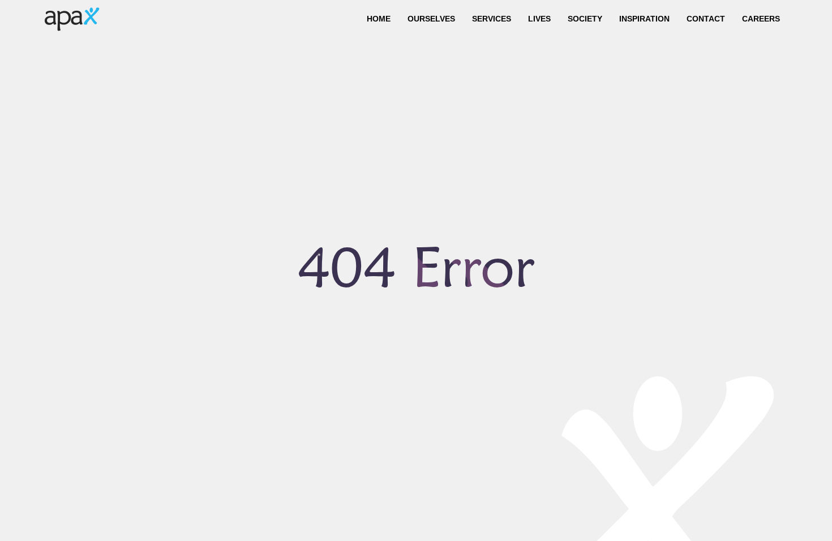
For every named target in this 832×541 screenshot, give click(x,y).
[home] (72, 19)
